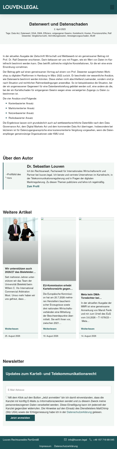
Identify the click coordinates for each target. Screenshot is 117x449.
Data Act (15, 33)
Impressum (45, 446)
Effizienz (47, 33)
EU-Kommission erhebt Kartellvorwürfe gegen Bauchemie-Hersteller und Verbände (57, 290)
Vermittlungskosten (57, 35)
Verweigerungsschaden (78, 35)
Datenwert (25, 33)
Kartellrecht (78, 33)
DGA (33, 33)
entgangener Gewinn (62, 33)
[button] (112, 7)
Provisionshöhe (99, 33)
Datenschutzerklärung (79, 412)
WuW (92, 35)
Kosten (87, 33)
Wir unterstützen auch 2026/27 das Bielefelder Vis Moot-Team (19, 272)
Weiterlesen (12, 328)
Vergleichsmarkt (39, 35)
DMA (39, 33)
